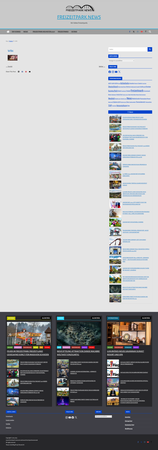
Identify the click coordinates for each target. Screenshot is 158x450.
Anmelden (127, 417)
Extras (74, 32)
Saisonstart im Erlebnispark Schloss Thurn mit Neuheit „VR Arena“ (136, 269)
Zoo (128, 105)
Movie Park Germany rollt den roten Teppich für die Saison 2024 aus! (136, 250)
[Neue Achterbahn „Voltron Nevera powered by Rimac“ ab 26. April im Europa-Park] (115, 213)
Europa (148, 87)
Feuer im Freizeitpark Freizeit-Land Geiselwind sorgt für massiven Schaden (135, 118)
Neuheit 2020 (123, 98)
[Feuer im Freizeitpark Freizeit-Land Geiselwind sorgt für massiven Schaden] (115, 119)
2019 (116, 83)
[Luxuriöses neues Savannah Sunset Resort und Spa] (129, 333)
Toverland (114, 105)
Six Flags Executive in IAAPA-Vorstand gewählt (134, 372)
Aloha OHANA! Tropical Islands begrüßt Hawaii (135, 184)
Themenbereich (140, 102)
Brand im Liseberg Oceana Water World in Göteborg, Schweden (82, 382)
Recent (131, 112)
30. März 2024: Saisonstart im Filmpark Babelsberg (134, 175)
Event (119, 91)
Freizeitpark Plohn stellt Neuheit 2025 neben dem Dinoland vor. (136, 147)
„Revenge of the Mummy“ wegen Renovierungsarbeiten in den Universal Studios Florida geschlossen (132, 400)
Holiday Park (125, 94)
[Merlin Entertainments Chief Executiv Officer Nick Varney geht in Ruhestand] (113, 392)
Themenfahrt (148, 102)
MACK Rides (133, 94)
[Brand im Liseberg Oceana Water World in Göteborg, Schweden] (63, 382)
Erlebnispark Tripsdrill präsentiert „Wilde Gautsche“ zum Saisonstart (135, 231)
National (36, 347)
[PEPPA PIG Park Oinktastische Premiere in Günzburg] (115, 166)
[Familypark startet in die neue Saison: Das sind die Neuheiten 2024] (115, 298)
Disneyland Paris (122, 86)
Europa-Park (112, 91)
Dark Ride (144, 83)
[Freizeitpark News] (8, 31)
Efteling (128, 86)
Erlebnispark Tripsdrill (135, 86)
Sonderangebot (132, 102)
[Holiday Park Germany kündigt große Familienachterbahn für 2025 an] (115, 157)
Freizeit (128, 91)
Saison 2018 (110, 102)
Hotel (129, 94)
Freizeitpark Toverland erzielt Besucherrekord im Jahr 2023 (84, 391)
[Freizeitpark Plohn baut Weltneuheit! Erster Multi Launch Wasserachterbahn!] (115, 128)
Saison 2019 (117, 102)
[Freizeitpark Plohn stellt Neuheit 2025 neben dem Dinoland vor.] (115, 147)
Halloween (113, 94)
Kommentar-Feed (129, 425)
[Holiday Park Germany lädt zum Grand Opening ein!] (115, 241)
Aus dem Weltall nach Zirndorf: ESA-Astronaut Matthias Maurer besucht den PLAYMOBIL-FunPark (135, 137)
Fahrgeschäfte (18, 347)
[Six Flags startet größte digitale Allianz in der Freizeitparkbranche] (113, 364)
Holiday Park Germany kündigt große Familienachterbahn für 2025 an (134, 156)
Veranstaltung (121, 106)
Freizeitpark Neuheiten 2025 (44, 32)
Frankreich (123, 91)
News (25, 32)
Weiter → (102, 66)
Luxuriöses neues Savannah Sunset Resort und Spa (125, 353)
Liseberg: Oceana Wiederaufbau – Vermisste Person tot (83, 372)
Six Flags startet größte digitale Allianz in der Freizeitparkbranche (134, 363)
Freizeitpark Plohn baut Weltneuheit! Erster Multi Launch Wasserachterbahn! (135, 127)
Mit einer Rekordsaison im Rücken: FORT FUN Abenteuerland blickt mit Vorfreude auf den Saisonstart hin (136, 278)
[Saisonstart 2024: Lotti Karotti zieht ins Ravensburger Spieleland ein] (115, 204)
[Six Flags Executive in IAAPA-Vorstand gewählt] (113, 373)
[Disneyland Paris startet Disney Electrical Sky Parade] (63, 401)
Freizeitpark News (79, 17)
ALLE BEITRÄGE (46, 318)
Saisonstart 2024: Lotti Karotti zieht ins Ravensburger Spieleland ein (134, 203)
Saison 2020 (123, 102)
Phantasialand (143, 98)
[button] (29, 31)
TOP (110, 105)
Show (127, 102)
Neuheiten (84, 347)
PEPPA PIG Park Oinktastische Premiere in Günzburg (135, 165)
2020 (119, 83)
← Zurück (9, 66)
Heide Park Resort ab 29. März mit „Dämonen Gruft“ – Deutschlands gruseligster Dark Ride (136, 259)
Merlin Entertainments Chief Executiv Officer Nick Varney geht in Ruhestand (134, 391)
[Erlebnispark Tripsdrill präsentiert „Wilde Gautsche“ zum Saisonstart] (115, 232)
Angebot (131, 83)
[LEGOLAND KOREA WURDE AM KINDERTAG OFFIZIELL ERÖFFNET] (113, 382)
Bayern (136, 83)
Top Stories (16, 32)
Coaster (140, 83)
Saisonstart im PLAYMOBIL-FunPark (133, 222)
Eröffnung (143, 86)
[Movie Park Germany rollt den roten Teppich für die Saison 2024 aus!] (115, 250)
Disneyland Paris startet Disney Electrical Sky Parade (84, 400)
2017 (109, 83)
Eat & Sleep (10, 347)
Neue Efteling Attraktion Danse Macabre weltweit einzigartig (135, 288)
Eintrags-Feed (128, 421)
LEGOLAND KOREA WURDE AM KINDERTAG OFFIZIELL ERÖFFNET (134, 382)
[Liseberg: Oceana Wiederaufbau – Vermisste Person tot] (63, 373)
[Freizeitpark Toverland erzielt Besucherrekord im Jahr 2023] (63, 392)
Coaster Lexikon (10, 420)
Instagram (8, 427)
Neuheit (111, 98)
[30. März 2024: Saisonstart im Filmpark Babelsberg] (115, 175)
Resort (149, 98)
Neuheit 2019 (118, 98)
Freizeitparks (63, 32)
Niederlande (136, 98)
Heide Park (119, 94)
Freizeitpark (137, 90)
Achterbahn (124, 83)
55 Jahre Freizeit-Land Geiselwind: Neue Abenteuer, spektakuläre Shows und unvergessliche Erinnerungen (134, 193)
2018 (113, 83)
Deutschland (113, 87)
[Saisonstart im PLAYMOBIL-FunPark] (115, 222)
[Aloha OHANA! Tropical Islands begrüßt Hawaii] (115, 185)
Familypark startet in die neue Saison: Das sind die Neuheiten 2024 (135, 297)
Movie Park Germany (141, 94)
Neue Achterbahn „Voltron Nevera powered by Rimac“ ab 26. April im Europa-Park (136, 212)
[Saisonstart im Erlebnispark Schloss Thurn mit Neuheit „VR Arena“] (115, 270)
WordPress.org (128, 428)
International (128, 347)
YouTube (8, 424)
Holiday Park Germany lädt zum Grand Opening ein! (134, 240)
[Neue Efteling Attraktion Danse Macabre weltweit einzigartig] (115, 289)
